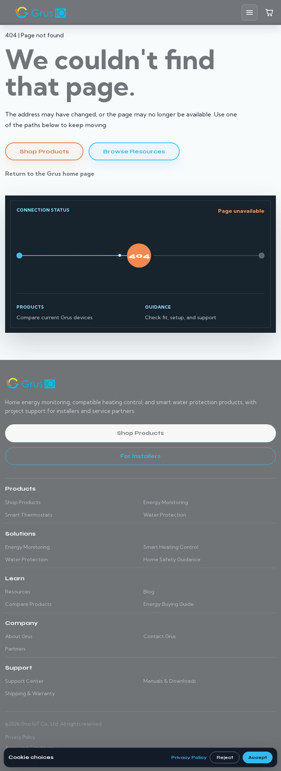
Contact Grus (159, 636)
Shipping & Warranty (30, 693)
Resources (17, 591)
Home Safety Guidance (172, 559)
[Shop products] (269, 12)
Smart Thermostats (28, 514)
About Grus (19, 636)
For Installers (140, 456)
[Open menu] (249, 12)
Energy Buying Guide (168, 604)
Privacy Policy (20, 737)
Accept (257, 757)
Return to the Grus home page (49, 173)
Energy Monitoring (165, 502)
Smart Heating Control (170, 547)
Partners (15, 648)
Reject (225, 757)
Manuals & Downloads (169, 681)
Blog (148, 591)
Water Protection (164, 514)
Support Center (24, 681)
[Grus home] (41, 12)
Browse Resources (134, 151)
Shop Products (44, 151)
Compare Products (28, 604)
